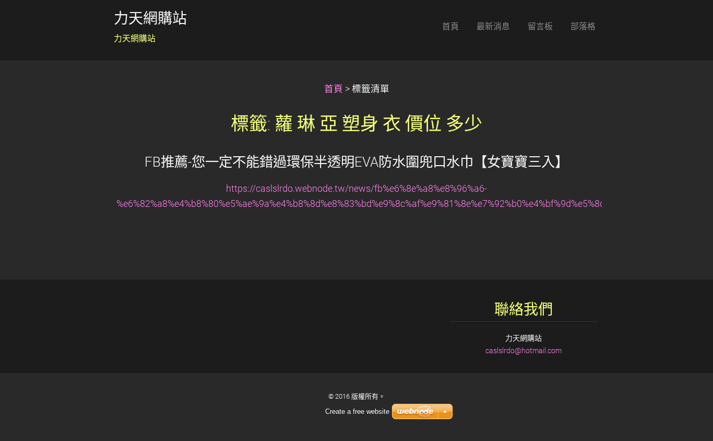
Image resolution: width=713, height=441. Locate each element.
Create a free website (357, 411)
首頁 (333, 89)
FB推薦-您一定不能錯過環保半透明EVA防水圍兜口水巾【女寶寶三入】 (356, 162)
